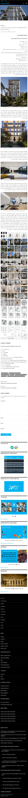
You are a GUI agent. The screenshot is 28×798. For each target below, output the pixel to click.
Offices (2, 641)
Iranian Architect (5, 3)
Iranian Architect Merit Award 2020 (8, 716)
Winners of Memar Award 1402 (9, 754)
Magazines (3, 619)
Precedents (3, 614)
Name (2, 418)
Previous (3, 508)
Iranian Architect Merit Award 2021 (8, 713)
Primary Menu (26, 3)
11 (20, 540)
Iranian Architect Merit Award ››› (7, 543)
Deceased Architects (5, 702)
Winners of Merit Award (5, 655)
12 (22, 540)
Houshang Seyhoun (5, 688)
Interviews (3, 606)
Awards (2, 603)
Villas (2, 660)
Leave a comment (13, 31)
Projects (3, 25)
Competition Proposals (5, 667)
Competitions (3, 601)
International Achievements (6, 704)
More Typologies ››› (5, 519)
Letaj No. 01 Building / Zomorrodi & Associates (12, 778)
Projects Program (4, 643)
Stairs (2, 676)
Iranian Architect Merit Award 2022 (8, 711)
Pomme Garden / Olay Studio (6, 742)
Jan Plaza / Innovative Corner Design (8, 387)
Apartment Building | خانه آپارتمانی (14, 373)
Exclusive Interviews (5, 685)
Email (2, 423)
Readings (2, 609)
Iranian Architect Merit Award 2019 (8, 718)
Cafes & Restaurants (5, 664)
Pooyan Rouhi (3, 695)
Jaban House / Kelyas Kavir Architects (9, 382)
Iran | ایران (12, 374)
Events (2, 617)
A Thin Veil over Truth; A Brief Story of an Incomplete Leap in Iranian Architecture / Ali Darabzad (13, 732)
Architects (3, 639)
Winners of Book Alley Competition (10, 757)
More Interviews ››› (4, 567)
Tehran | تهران (4, 376)
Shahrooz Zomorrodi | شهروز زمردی (21, 374)
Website (2, 428)
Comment (3, 401)
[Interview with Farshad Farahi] (14, 557)
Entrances (3, 674)
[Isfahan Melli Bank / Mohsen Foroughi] (14, 580)
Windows (2, 678)
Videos (2, 625)
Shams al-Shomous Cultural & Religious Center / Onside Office (13, 738)
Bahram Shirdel (4, 690)
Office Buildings (4, 662)
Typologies (3, 611)
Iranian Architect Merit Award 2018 (8, 721)
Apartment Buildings (5, 657)
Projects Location (4, 646)
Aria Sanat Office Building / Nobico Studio (11, 781)
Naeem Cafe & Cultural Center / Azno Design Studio (11, 740)
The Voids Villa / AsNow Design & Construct (12, 788)
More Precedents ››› (5, 591)
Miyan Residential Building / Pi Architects (11, 784)
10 (19, 540)
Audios (2, 627)
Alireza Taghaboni (4, 692)
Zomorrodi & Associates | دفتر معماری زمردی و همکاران (16, 376)
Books (2, 622)
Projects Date (3, 648)
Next (25, 508)
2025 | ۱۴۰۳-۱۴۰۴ (4, 373)
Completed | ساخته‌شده (5, 374)
